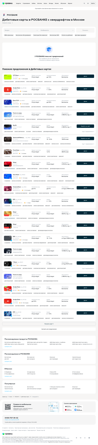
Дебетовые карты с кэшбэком (57, 342)
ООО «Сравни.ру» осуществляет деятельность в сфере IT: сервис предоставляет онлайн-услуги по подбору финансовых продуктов (31, 437)
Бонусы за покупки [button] (9, 81)
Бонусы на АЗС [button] (47, 81)
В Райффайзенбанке (77, 374)
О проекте (5, 428)
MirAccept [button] (40, 81)
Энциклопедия (6, 430)
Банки (10, 396)
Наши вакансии (31, 430)
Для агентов (32, 428)
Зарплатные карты (32, 344)
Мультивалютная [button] (51, 94)
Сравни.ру (4, 396)
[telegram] (76, 438)
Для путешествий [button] (61, 94)
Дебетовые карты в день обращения (14, 344)
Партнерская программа (21, 428)
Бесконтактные (9, 387)
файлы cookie (19, 440)
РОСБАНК (17, 396)
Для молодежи (31, 359)
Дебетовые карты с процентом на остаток (82, 344)
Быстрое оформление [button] (10, 168)
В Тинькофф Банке (9, 374)
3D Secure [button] (28, 131)
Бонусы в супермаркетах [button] (59, 81)
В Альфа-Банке (31, 372)
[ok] (85, 438)
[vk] (80, 438)
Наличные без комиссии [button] (39, 94)
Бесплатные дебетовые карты (13, 342)
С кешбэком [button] (7, 94)
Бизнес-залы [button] (60, 193)
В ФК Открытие (31, 374)
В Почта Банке (76, 372)
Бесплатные (8, 357)
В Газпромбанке (54, 374)
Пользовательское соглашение (44, 428)
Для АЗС (7, 359)
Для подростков (76, 359)
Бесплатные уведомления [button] (40, 242)
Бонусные (52, 357)
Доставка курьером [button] (20, 81)
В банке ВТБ (53, 372)
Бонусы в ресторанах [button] (65, 143)
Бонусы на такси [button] (71, 81)
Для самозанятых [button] (56, 205)
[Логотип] (7, 434)
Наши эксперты (22, 430)
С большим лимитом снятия (57, 387)
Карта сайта (14, 430)
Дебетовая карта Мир (55, 344)
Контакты (11, 428)
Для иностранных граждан (34, 388)
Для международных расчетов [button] (44, 119)
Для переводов (54, 359)
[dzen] (89, 438)
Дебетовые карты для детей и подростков (37, 342)
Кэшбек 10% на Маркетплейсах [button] (12, 106)
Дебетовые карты (25, 396)
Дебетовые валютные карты (79, 342)
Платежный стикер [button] (69, 180)
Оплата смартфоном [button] (31, 81)
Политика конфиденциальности (61, 428)
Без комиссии (30, 357)
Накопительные (76, 357)
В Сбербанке (8, 372)
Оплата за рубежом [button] (30, 119)
